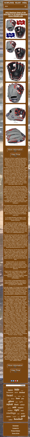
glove (11, 401)
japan (10, 390)
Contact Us (15, 428)
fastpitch (20, 408)
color (19, 416)
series (23, 413)
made (8, 399)
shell (17, 402)
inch (16, 392)
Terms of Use (15, 433)
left (21, 402)
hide (16, 389)
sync (15, 396)
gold (23, 416)
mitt (14, 407)
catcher (22, 405)
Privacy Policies (15, 430)
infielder (19, 396)
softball (10, 419)
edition (9, 408)
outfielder (8, 416)
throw (12, 398)
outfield (14, 416)
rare (23, 396)
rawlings (11, 413)
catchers (10, 410)
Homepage (16, 425)
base (18, 398)
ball (18, 413)
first (22, 398)
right (16, 410)
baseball (18, 419)
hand (22, 410)
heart (10, 395)
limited (22, 392)
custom (22, 390)
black (16, 405)
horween (9, 392)
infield (9, 404)
